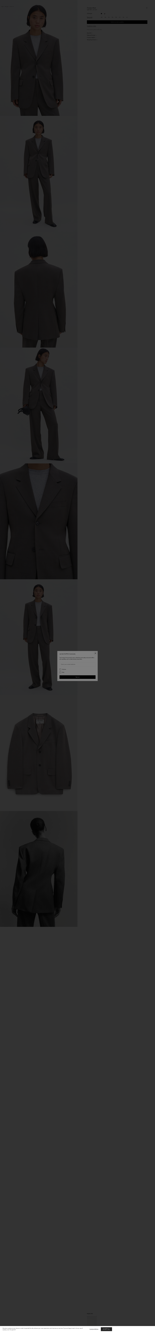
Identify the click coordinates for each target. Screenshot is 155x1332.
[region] (77, 1329)
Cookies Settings (94, 1329)
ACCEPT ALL (106, 1329)
